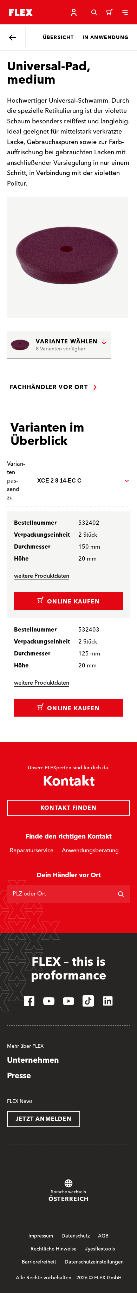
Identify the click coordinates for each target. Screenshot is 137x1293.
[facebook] (29, 1001)
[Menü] (125, 12)
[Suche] (94, 12)
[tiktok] (88, 1001)
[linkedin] (108, 1001)
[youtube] (49, 1001)
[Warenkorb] (109, 12)
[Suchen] (121, 894)
